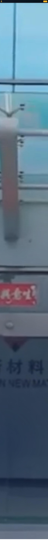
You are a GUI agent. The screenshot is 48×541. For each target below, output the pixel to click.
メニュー (45, 1)
